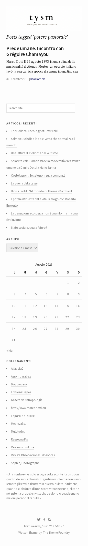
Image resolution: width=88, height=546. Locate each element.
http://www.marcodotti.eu (28, 408)
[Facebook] (44, 520)
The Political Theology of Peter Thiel (34, 131)
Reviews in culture (22, 447)
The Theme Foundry (56, 533)
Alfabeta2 (17, 368)
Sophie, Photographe (25, 463)
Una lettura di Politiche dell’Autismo (34, 153)
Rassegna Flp (19, 439)
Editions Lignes (21, 392)
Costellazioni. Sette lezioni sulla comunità (38, 175)
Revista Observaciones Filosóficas (33, 455)
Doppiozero (19, 384)
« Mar (9, 351)
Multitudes (18, 431)
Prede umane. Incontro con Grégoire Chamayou (35, 51)
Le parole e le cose (22, 416)
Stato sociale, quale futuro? (29, 228)
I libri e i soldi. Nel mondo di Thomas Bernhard (41, 191)
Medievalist (18, 424)
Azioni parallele (21, 376)
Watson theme (27, 533)
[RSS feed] (49, 520)
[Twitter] (39, 520)
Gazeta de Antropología (27, 400)
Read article (37, 79)
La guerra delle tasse (24, 183)
